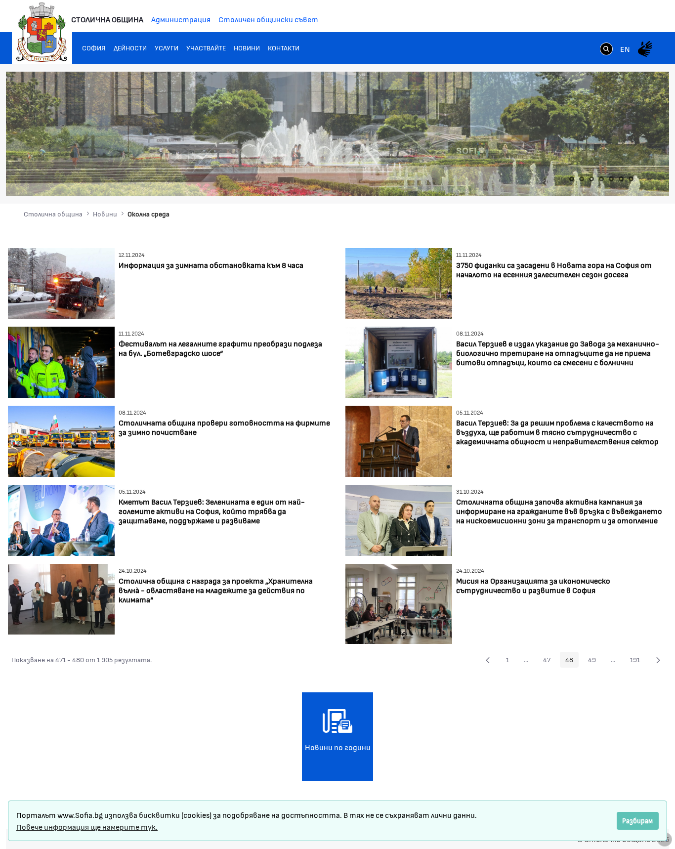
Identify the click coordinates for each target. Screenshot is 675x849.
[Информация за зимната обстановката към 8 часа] (61, 282)
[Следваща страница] (658, 660)
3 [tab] (591, 178)
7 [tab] (631, 178)
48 (572, 661)
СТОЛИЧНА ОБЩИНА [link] (107, 19)
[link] (606, 50)
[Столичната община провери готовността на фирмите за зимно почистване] (61, 440)
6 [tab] (621, 178)
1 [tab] (571, 178)
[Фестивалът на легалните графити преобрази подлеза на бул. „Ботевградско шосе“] (61, 361)
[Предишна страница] (488, 660)
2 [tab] (581, 178)
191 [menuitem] (637, 661)
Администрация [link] (181, 19)
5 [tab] (611, 178)
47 (549, 661)
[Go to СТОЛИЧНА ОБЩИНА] (42, 32)
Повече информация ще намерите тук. (87, 826)
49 (594, 661)
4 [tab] (601, 178)
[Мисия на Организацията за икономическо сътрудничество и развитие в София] (398, 602)
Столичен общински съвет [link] (268, 19)
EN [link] (625, 48)
